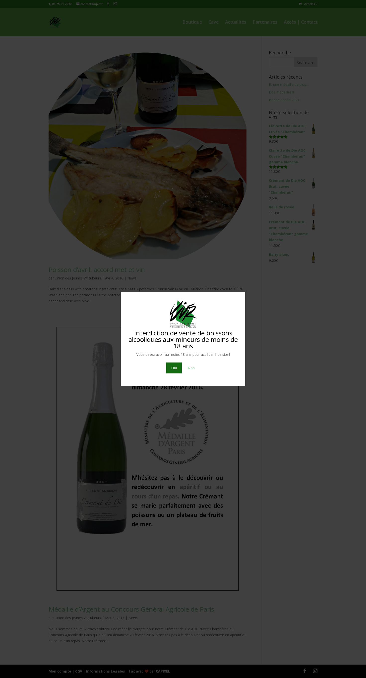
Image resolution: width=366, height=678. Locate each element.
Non (191, 367)
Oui (174, 367)
